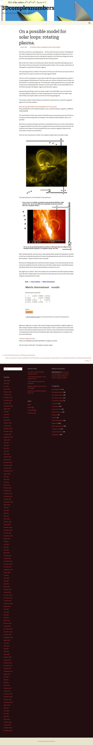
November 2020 (8, 564)
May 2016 (6, 713)
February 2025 (7, 423)
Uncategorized (56, 434)
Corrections (55, 403)
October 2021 (7, 533)
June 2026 (6, 383)
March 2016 (7, 719)
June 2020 (6, 578)
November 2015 (8, 730)
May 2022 (6, 513)
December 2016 (8, 694)
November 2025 (8, 400)
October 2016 (7, 699)
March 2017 (7, 685)
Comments (32, 410)
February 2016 (7, 722)
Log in (29, 404)
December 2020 (8, 561)
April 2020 (6, 584)
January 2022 (7, 524)
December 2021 (8, 527)
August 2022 (7, 505)
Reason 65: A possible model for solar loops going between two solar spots (37, 106)
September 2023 (8, 471)
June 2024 (6, 445)
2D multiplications (56, 389)
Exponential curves (57, 412)
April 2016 (6, 716)
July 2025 (6, 411)
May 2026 (6, 386)
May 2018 (6, 648)
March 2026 (7, 389)
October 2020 (7, 567)
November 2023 (8, 465)
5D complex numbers (57, 398)
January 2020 (7, 592)
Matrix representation (54, 47)
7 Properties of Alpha (57, 400)
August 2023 (7, 474)
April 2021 (6, 550)
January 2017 (7, 691)
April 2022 (6, 516)
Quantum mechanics (57, 432)
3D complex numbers (57, 392)
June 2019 (6, 612)
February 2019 (7, 623)
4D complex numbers (35, 47)
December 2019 (8, 595)
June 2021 (6, 544)
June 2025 (6, 414)
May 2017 (6, 680)
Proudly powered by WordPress (46, 741)
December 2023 (8, 462)
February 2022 (7, 521)
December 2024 (8, 428)
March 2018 (7, 654)
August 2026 (7, 380)
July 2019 (6, 609)
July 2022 (6, 507)
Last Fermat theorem (57, 420)
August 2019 (7, 606)
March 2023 (7, 485)
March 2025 (7, 420)
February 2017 (7, 688)
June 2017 (6, 677)
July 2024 (6, 442)
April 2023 (6, 482)
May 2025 (6, 417)
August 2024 (7, 440)
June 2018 (6, 646)
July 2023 (6, 476)
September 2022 (8, 502)
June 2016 (6, 711)
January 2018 (7, 660)
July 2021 (6, 541)
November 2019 (8, 598)
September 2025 (8, 406)
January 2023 (7, 490)
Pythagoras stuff (56, 429)
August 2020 (7, 572)
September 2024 (8, 437)
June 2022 (6, 510)
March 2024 (7, 454)
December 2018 (8, 629)
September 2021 (8, 536)
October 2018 (7, 634)
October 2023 (7, 468)
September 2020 (8, 569)
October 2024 (7, 434)
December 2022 (8, 493)
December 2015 (8, 728)
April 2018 (6, 651)
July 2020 (6, 575)
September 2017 (8, 671)
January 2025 (7, 426)
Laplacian (54, 417)
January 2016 (7, 725)
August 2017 (7, 674)
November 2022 (8, 496)
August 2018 (7, 640)
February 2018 (7, 657)
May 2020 (6, 581)
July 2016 (6, 708)
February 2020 (7, 589)
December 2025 (8, 397)
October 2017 (7, 668)
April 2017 (6, 682)
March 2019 (7, 620)
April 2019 (6, 617)
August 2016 (7, 705)
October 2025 (7, 403)
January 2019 (7, 626)
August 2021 (7, 538)
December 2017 (8, 663)
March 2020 (7, 586)
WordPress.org (32, 413)
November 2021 (8, 530)
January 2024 (7, 459)
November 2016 (8, 696)
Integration (55, 415)
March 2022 (7, 519)
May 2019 (6, 615)
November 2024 (8, 431)
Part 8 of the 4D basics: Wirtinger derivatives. (18, 355)
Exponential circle (56, 409)
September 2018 (8, 637)
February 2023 (7, 488)
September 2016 (8, 702)
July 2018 (6, 643)
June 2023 (6, 479)
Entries (31, 407)
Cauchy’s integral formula (27, 338)
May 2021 (6, 547)
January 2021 (7, 558)
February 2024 (7, 457)
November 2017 (8, 665)
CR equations (55, 406)
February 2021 (7, 555)
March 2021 (7, 553)
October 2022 (7, 499)
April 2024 (6, 451)
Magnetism (45, 47)
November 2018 (8, 632)
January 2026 (7, 394)
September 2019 (8, 603)
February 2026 (7, 392)
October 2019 (7, 601)
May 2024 (6, 448)
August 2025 (7, 409)
